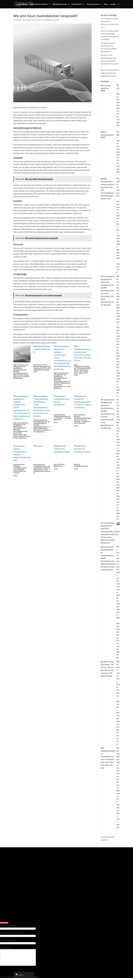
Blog (105, 4)
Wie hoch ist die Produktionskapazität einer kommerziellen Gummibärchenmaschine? (110, 60)
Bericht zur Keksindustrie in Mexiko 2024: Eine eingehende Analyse (110, 73)
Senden (77, 905)
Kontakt (113, 4)
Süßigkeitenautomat (59, 4)
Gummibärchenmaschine (39, 4)
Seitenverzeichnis (13, 863)
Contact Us (4, 923)
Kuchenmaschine (93, 4)
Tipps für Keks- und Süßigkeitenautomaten (46, 20)
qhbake (18, 20)
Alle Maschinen (21, 4)
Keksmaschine (77, 4)
